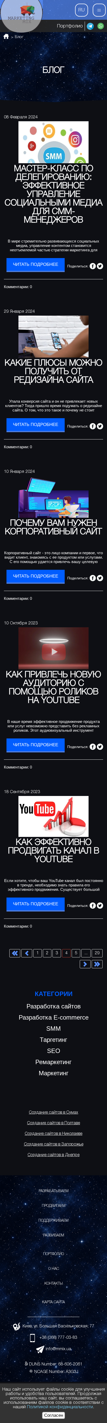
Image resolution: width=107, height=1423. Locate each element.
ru (81, 10)
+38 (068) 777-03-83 (58, 1338)
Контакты (53, 1283)
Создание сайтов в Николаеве (53, 1134)
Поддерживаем (53, 1220)
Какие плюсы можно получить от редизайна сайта (53, 371)
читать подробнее (35, 264)
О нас (53, 1269)
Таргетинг (53, 1039)
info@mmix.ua (58, 1349)
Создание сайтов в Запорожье (53, 1144)
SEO (53, 1050)
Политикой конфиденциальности (60, 1407)
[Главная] (21, 16)
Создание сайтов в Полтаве (53, 1123)
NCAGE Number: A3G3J (56, 1372)
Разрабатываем (54, 1191)
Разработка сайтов (53, 1006)
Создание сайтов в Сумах (53, 1112)
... (86, 953)
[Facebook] (93, 266)
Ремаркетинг (53, 1061)
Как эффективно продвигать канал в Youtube (53, 851)
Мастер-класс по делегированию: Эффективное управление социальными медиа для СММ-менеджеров (54, 194)
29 (97, 953)
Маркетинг (54, 1073)
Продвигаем (53, 1206)
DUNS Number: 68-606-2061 (55, 1364)
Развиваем (53, 1235)
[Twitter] (100, 266)
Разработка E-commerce (54, 1017)
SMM (53, 1028)
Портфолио (70, 26)
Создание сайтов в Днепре (53, 1155)
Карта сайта (53, 1302)
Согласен (53, 1415)
